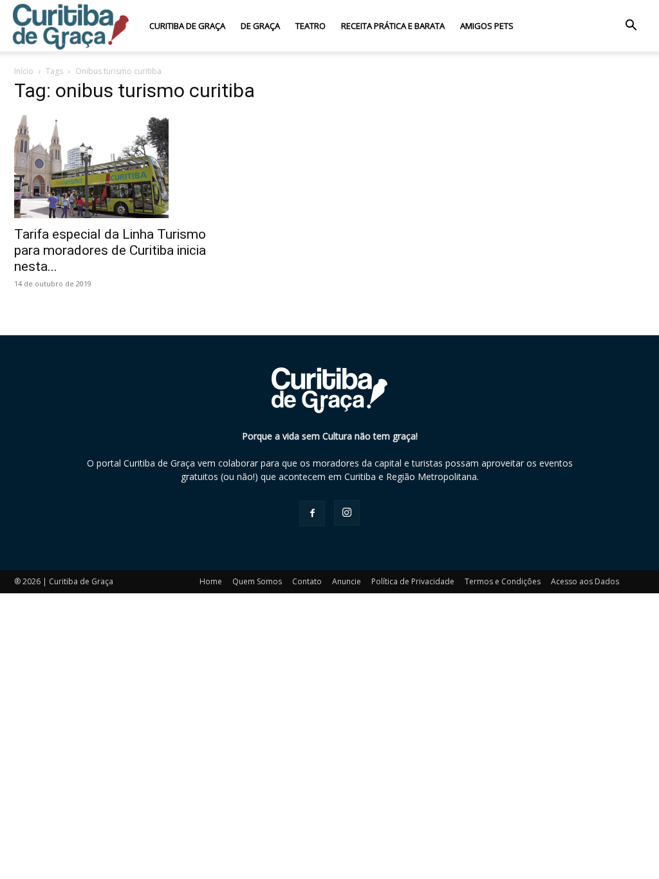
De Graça (260, 26)
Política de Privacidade (412, 581)
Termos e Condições (503, 581)
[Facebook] (312, 513)
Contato (307, 581)
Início (23, 71)
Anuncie (346, 581)
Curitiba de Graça (187, 26)
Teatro (310, 26)
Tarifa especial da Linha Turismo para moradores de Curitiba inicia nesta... (110, 250)
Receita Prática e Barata (393, 26)
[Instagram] (347, 513)
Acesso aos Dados (585, 581)
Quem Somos (257, 581)
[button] (630, 27)
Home (211, 581)
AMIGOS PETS (487, 26)
